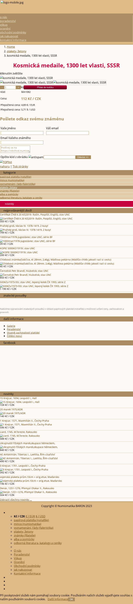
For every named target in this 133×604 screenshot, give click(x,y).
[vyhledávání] (8, 581)
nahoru (5, 166)
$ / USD (40, 516)
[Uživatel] (8, 585)
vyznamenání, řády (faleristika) (17, 184)
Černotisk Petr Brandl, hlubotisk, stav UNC (24, 270)
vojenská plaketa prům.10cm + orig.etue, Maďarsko (29, 477)
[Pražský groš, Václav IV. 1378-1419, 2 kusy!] (25, 229)
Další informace (58, 599)
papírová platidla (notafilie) (15, 176)
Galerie (11, 326)
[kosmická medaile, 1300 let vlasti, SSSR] (26, 78)
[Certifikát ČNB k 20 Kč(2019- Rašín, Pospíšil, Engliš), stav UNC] (36, 218)
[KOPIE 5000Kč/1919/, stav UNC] (19, 252)
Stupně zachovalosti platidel (23, 332)
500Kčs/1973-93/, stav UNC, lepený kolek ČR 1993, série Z (32, 282)
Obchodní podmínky (13, 32)
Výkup (4, 25)
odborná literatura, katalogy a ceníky (21, 197)
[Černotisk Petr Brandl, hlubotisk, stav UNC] (25, 274)
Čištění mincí (14, 336)
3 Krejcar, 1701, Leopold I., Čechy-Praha (22, 465)
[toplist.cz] (6, 162)
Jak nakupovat (9, 36)
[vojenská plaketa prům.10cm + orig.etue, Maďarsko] (31, 480)
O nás (3, 17)
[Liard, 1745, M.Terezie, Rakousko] (20, 435)
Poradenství (8, 21)
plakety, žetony (8, 187)
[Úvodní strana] (8, 589)
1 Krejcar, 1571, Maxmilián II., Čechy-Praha (24, 420)
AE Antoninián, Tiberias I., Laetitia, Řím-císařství (27, 454)
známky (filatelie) (9, 190)
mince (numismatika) (12, 180)
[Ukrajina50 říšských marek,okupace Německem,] (29, 447)
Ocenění (5, 28)
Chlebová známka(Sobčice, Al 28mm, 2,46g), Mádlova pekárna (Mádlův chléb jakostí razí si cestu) (55, 259)
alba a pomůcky (9, 194)
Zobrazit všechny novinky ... (16, 499)
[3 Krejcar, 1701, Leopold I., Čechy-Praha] (24, 469)
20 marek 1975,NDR (11, 409)
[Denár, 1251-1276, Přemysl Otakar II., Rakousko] (28, 492)
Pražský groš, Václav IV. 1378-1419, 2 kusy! (24, 225)
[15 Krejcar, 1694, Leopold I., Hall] (19, 402)
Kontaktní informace (13, 40)
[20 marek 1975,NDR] (12, 413)
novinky (9, 203)
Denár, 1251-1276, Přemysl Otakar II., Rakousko (27, 488)
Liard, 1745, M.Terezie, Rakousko (18, 432)
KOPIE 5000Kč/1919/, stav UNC (17, 248)
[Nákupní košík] (8, 577)
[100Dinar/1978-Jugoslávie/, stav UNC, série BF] (27, 241)
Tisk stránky (20, 166)
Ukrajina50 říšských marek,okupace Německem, (27, 443)
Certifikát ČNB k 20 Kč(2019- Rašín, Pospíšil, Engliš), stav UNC (35, 214)
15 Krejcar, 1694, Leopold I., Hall (18, 398)
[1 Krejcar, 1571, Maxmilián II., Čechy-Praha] (26, 424)
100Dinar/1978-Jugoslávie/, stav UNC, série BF (26, 237)
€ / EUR (30, 516)
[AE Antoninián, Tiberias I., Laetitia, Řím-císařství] (29, 458)
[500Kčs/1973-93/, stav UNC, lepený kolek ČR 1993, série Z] (34, 286)
